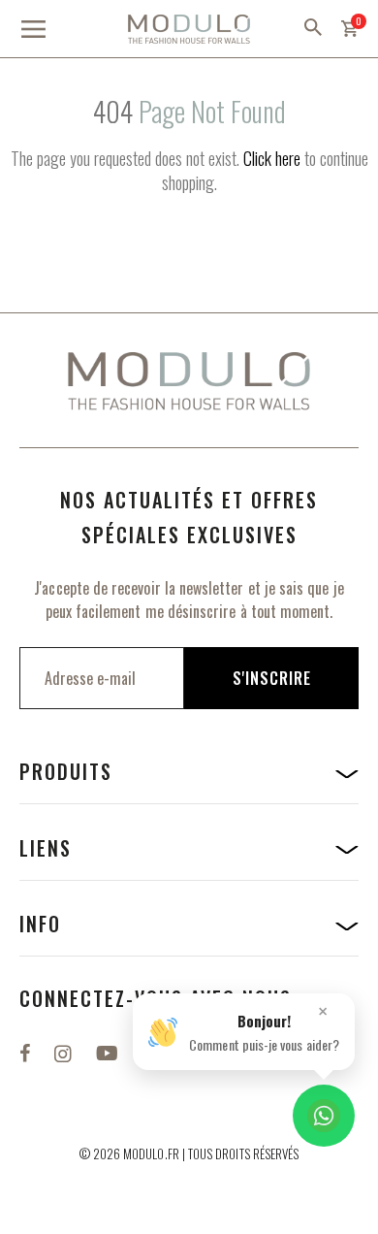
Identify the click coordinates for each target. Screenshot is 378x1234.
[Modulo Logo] (189, 29)
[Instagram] (65, 1051)
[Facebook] (27, 1051)
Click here (271, 158)
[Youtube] (109, 1051)
